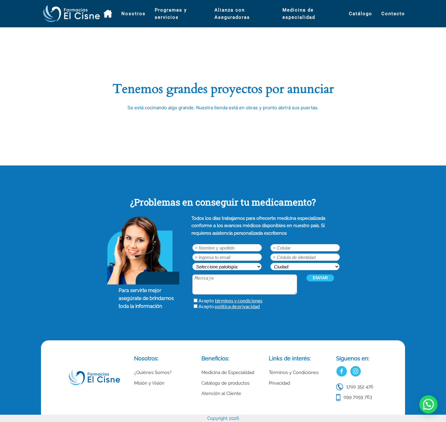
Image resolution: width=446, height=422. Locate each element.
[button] (428, 404)
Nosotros (133, 13)
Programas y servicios (171, 13)
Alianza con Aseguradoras (232, 13)
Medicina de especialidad (298, 13)
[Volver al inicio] (72, 13)
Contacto (393, 13)
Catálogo (360, 13)
